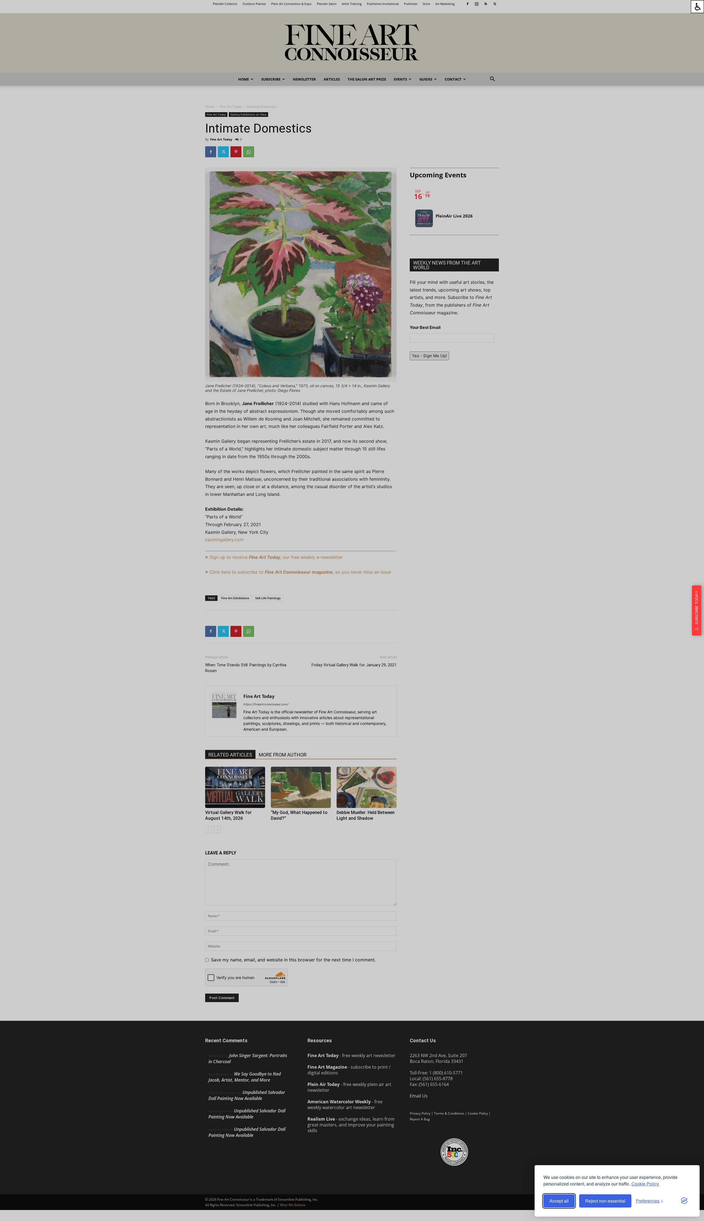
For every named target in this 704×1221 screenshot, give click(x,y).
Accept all (559, 1201)
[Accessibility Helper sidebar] (697, 6)
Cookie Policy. (645, 1184)
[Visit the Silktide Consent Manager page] (684, 1201)
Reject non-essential (605, 1201)
